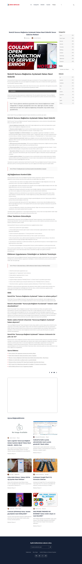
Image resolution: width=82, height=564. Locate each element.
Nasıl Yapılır (18, 508)
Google (47, 474)
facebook (67, 94)
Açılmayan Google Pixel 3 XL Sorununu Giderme (42, 478)
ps (67, 77)
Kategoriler (36, 4)
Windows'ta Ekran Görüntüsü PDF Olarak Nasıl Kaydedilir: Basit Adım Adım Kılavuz (26, 362)
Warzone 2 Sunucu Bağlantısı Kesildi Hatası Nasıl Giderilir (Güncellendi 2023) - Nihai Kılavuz (28, 357)
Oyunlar (44, 508)
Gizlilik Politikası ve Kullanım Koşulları (48, 552)
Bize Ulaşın (35, 552)
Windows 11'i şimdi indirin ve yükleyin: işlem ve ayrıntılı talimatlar (22, 359)
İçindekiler (13, 91)
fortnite (67, 91)
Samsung (27, 38)
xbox (67, 85)
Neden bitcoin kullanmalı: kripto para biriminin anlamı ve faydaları (22, 355)
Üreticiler (67, 61)
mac (67, 97)
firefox (67, 103)
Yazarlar (48, 4)
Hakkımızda (28, 552)
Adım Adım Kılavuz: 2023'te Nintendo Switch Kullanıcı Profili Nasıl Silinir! (33, 265)
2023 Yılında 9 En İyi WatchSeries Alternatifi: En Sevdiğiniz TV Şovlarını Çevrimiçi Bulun (27, 364)
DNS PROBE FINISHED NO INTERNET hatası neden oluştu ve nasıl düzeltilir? (44, 514)
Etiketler (42, 4)
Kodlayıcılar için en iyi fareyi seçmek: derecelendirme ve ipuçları (31, 168)
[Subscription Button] (50, 547)
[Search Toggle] (73, 5)
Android (67, 52)
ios (67, 88)
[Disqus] (32, 396)
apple (67, 100)
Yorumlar (67, 46)
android (67, 80)
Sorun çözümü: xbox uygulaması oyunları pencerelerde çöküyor (22, 353)
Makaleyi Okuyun (11, 453)
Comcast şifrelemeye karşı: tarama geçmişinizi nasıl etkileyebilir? (19, 512)
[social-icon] (36, 555)
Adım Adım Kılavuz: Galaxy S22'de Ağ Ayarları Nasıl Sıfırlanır (19, 478)
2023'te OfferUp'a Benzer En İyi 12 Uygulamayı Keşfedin (21, 366)
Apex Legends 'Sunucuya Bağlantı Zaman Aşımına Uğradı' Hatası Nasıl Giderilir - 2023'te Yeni (19, 443)
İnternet (67, 41)
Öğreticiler (17, 474)
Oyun (18, 437)
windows (67, 83)
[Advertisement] (41, 16)
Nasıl (47, 437)
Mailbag (67, 49)
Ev (31, 4)
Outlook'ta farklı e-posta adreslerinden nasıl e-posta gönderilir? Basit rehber (42, 442)
